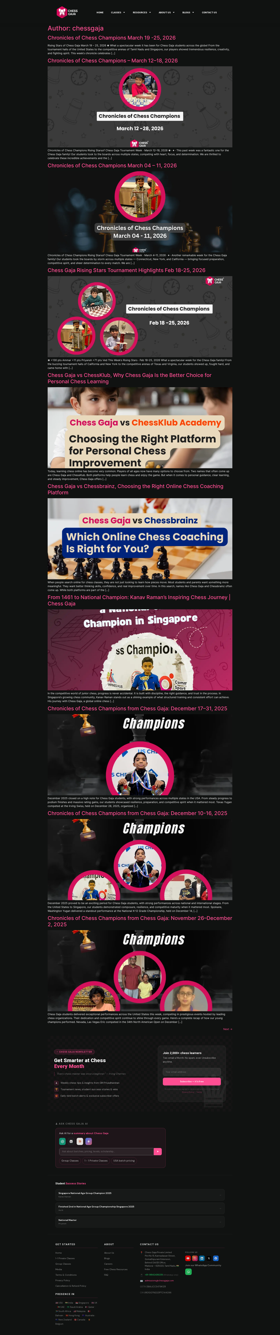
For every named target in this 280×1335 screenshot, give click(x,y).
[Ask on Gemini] (88, 1141)
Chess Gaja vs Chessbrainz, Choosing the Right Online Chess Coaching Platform (135, 489)
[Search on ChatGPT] (62, 1141)
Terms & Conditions (66, 1274)
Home (58, 1252)
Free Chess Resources (116, 1269)
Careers (108, 1263)
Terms (199, 1092)
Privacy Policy (188, 1092)
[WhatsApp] (188, 1272)
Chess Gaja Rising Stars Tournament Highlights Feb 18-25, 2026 (126, 270)
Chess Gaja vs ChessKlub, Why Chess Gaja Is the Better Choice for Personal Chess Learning (129, 378)
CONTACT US (209, 12)
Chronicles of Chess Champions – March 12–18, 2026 (113, 60)
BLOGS (186, 12)
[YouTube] (188, 1258)
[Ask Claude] (80, 1141)
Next (227, 1029)
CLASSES (116, 12)
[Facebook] (216, 1258)
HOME (100, 12)
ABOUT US (165, 12)
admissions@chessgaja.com (159, 1280)
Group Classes (70, 1160)
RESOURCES (140, 12)
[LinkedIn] (202, 1258)
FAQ (106, 1274)
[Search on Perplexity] (71, 1141)
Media (58, 1269)
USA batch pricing (124, 1160)
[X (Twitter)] (209, 1258)
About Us (109, 1252)
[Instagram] (195, 1258)
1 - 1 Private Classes (96, 1160)
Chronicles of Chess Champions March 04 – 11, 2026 (112, 165)
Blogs (107, 1258)
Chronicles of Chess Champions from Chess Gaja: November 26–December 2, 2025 (140, 921)
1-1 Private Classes (65, 1258)
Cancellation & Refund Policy (70, 1285)
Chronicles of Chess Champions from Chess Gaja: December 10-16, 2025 (137, 813)
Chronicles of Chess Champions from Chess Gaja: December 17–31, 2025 (137, 708)
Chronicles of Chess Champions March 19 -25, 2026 (112, 38)
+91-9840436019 (154, 1274)
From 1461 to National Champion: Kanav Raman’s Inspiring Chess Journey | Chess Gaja (139, 600)
